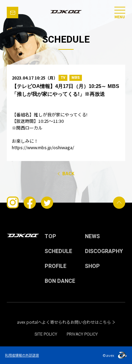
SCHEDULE (58, 251)
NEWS (92, 236)
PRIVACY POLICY (82, 334)
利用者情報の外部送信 (22, 355)
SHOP (92, 266)
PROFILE (55, 266)
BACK (68, 173)
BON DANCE (60, 281)
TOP (50, 236)
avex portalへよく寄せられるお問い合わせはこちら (64, 322)
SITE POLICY (46, 334)
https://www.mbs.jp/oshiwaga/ (43, 147)
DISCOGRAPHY (104, 251)
